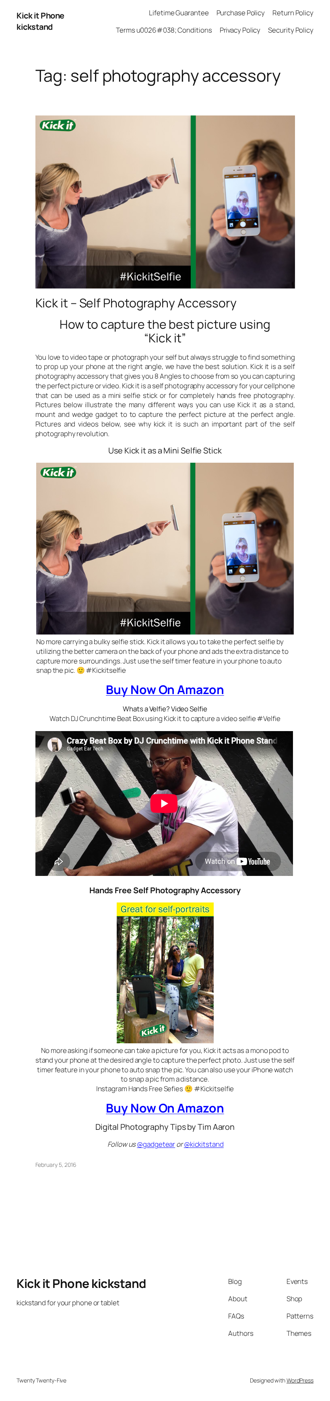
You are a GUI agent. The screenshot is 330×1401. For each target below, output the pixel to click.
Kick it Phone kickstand (40, 21)
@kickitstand (204, 1144)
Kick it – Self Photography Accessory (136, 303)
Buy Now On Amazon (165, 689)
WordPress (300, 1380)
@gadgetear (156, 1144)
